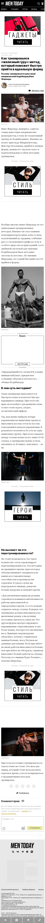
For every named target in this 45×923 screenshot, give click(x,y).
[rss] (13, 852)
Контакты (41, 889)
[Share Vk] (5, 920)
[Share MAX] (16, 920)
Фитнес (4, 53)
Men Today (15, 3)
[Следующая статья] (22, 835)
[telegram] (22, 852)
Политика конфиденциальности (10, 889)
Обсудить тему (38, 91)
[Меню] (2, 3)
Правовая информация (28, 889)
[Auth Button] (42, 3)
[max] (32, 852)
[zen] (27, 852)
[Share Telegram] (28, 920)
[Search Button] (38, 3)
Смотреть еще (22, 364)
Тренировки (12, 53)
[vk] (18, 852)
